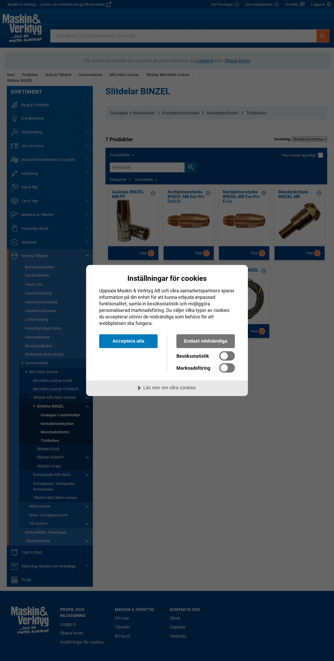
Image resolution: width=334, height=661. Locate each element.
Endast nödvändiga (205, 341)
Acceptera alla (128, 341)
